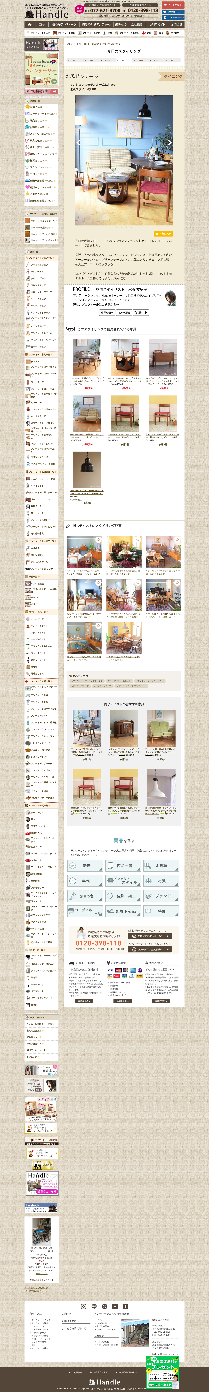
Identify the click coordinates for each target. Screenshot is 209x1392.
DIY (33, 1345)
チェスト (40, 1326)
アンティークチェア (40, 33)
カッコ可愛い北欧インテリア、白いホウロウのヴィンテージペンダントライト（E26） (161, 811)
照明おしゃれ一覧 (37, 612)
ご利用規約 (77, 1372)
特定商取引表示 (100, 1372)
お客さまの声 (69, 1321)
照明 (110, 33)
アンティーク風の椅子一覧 (41, 541)
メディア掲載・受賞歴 (107, 1345)
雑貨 (149, 33)
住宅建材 (175, 33)
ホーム (29, 24)
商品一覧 (34, 252)
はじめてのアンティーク (96, 24)
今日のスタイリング (100, 44)
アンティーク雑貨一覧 (39, 681)
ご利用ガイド (157, 24)
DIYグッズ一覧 (36, 950)
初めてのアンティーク (107, 1329)
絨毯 (161, 33)
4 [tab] (131, 228)
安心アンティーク (64, 24)
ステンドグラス (39, 1332)
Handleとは (101, 1323)
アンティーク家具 (66, 33)
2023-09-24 (116, 44)
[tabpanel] (124, 160)
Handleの (41, 227)
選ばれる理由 (102, 1326)
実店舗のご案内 (160, 1320)
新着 (42, 24)
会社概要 (137, 24)
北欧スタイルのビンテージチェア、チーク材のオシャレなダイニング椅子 (86, 811)
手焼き (43, 221)
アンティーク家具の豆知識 (36, 1288)
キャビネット (42, 1329)
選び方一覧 (35, 101)
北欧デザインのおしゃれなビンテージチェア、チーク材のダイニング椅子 (124, 811)
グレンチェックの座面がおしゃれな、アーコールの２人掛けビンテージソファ (87, 437)
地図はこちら (42, 1273)
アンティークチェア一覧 (40, 258)
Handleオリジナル (44, 240)
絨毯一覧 (33, 577)
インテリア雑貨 (39, 1342)
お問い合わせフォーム (168, 1354)
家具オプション (37, 1017)
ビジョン (100, 1320)
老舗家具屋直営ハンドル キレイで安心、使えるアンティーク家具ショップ (48, 11)
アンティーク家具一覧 (39, 354)
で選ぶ (41, 134)
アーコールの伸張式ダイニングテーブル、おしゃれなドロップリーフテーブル (87, 381)
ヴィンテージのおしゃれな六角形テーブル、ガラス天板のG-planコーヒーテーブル (125, 381)
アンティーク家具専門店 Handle (111, 1313)
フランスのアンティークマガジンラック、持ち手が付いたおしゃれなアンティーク (124, 752)
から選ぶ (37, 107)
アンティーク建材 (40, 1348)
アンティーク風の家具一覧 (41, 472)
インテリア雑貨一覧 (38, 805)
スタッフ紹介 (102, 1341)
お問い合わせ (177, 24)
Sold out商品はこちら (34, 1291)
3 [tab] (126, 228)
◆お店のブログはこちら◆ (41, 1280)
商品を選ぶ (35, 1313)
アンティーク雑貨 (91, 33)
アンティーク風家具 (129, 33)
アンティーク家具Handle (78, 44)
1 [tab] (116, 228)
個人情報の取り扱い (128, 1372)
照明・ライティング (41, 1339)
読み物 (120, 24)
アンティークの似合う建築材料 (44, 214)
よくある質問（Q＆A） (75, 1328)
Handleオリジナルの (43, 234)
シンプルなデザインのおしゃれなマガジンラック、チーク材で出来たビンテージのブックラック (162, 381)
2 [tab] (121, 228)
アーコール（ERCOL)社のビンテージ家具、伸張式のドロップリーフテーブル (86, 752)
